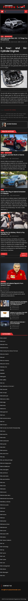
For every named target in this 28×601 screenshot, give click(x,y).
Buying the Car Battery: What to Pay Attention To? (13, 233)
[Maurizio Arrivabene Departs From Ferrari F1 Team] (14, 271)
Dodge (4, 402)
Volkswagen (5, 572)
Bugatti (4, 376)
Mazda (4, 489)
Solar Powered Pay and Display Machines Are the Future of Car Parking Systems (18, 303)
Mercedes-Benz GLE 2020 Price (16, 115)
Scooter (4, 530)
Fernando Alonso (6, 418)
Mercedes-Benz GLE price (7, 117)
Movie (3, 508)
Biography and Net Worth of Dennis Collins (12, 155)
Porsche (4, 514)
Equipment (5, 412)
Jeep (3, 457)
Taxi (3, 543)
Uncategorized (6, 566)
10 (12, 110)
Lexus (3, 482)
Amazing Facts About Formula (10, 351)
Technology (5, 546)
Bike (3, 370)
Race (3, 518)
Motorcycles (5, 505)
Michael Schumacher (7, 498)
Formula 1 (3, 281)
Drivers (4, 405)
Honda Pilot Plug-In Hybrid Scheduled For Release (13, 192)
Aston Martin (5, 354)
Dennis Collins (8, 152)
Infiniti (3, 447)
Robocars (4, 527)
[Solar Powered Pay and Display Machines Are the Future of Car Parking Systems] (5, 303)
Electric (4, 408)
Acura (3, 341)
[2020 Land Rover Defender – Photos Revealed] (5, 324)
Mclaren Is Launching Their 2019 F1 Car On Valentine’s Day (18, 313)
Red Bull (4, 521)
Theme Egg (23, 599)
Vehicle (4, 569)
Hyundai (4, 444)
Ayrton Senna (5, 363)
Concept (4, 392)
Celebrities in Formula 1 (8, 386)
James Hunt (5, 453)
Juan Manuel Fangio (7, 460)
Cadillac (4, 380)
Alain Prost (4, 344)
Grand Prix (4, 434)
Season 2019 (5, 534)
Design (20, 113)
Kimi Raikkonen (6, 466)
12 (15, 110)
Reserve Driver (5, 524)
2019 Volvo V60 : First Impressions (24, 254)
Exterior (2, 115)
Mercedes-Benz (8, 36)
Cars (2, 36)
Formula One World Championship (11, 428)
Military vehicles (6, 501)
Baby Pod (4, 367)
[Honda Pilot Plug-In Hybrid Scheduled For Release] (14, 179)
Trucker (4, 559)
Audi (3, 357)
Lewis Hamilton (6, 479)
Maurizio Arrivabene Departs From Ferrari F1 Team (12, 284)
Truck (3, 556)
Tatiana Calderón (6, 540)
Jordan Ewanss (13, 42)
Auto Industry (5, 360)
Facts (3, 415)
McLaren (4, 492)
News (3, 511)
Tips (3, 550)
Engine (24, 113)
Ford (3, 421)
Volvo (3, 575)
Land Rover (5, 473)
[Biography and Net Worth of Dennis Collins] (14, 142)
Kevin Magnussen (6, 463)
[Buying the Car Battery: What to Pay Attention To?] (14, 220)
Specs (4, 119)
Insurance (4, 450)
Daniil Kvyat (5, 396)
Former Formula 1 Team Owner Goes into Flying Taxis (5, 254)
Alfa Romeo (5, 347)
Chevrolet (4, 389)
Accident (4, 338)
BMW (3, 373)
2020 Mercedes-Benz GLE (12, 113)
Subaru (4, 537)
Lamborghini (5, 469)
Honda (3, 437)
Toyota (4, 553)
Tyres (3, 562)
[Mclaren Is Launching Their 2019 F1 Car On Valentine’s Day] (5, 314)
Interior (6, 115)
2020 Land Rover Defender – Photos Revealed (18, 322)
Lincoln (4, 485)
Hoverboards (5, 441)
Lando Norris (5, 476)
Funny (3, 431)
